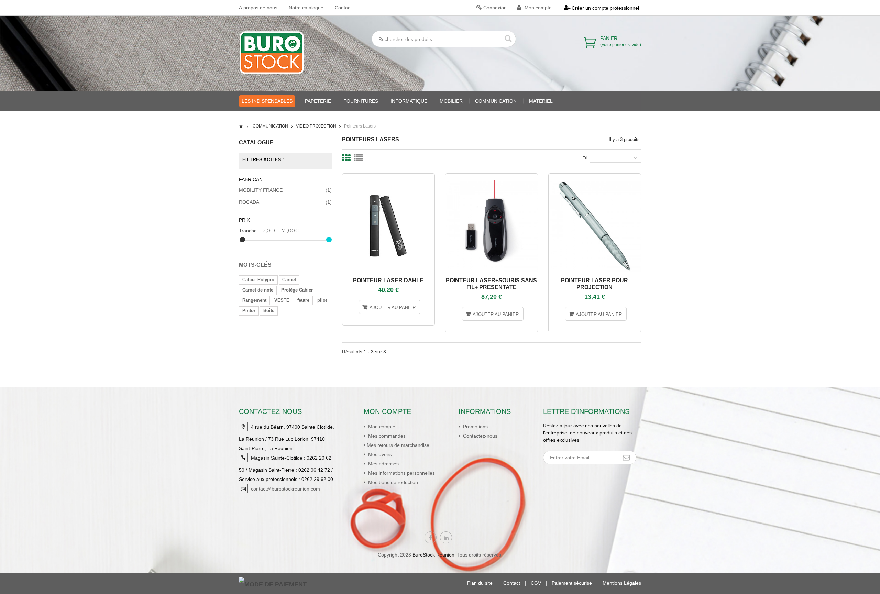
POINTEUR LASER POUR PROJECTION (594, 283)
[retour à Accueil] (241, 126)
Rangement (254, 300)
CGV (536, 583)
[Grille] (346, 158)
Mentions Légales (622, 583)
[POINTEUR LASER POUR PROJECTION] (595, 177)
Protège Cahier (297, 290)
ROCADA (285, 202)
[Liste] (358, 158)
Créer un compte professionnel (604, 8)
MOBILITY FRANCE (285, 190)
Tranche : (249, 230)
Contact (343, 7)
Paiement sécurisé (572, 583)
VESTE (281, 300)
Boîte (268, 310)
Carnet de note (257, 290)
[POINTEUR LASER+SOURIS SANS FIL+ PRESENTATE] (491, 177)
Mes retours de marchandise (398, 445)
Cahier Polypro (258, 279)
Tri (585, 158)
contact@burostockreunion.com (285, 489)
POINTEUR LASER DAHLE (388, 280)
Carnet (289, 279)
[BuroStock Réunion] (272, 52)
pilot (322, 300)
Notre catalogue (306, 7)
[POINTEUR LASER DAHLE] (388, 177)
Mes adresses (383, 463)
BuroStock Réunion (433, 555)
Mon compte (537, 7)
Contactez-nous (479, 436)
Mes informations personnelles (401, 473)
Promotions (475, 426)
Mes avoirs (379, 454)
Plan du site (480, 583)
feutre (303, 300)
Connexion (494, 7)
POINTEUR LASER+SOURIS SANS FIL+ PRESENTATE (491, 283)
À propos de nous (258, 7)
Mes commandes (386, 436)
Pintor (248, 310)
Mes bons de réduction (392, 482)
